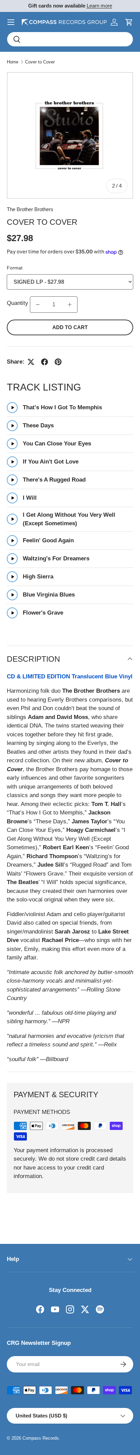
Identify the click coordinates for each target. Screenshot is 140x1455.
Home (12, 61)
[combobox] (70, 39)
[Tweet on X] (31, 362)
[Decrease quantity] (37, 304)
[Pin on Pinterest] (58, 362)
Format (14, 267)
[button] (129, 22)
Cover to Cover (40, 61)
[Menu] (10, 22)
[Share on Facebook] (44, 362)
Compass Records (40, 1438)
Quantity (18, 303)
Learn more (99, 6)
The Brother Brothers (30, 209)
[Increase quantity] (69, 304)
